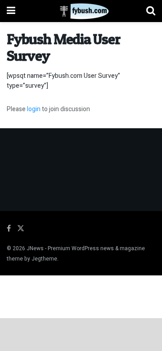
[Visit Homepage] (80, 11)
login (33, 109)
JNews (35, 248)
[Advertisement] (81, 334)
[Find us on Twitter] (20, 228)
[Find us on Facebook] (9, 228)
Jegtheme (44, 259)
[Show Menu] (11, 11)
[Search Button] (150, 11)
